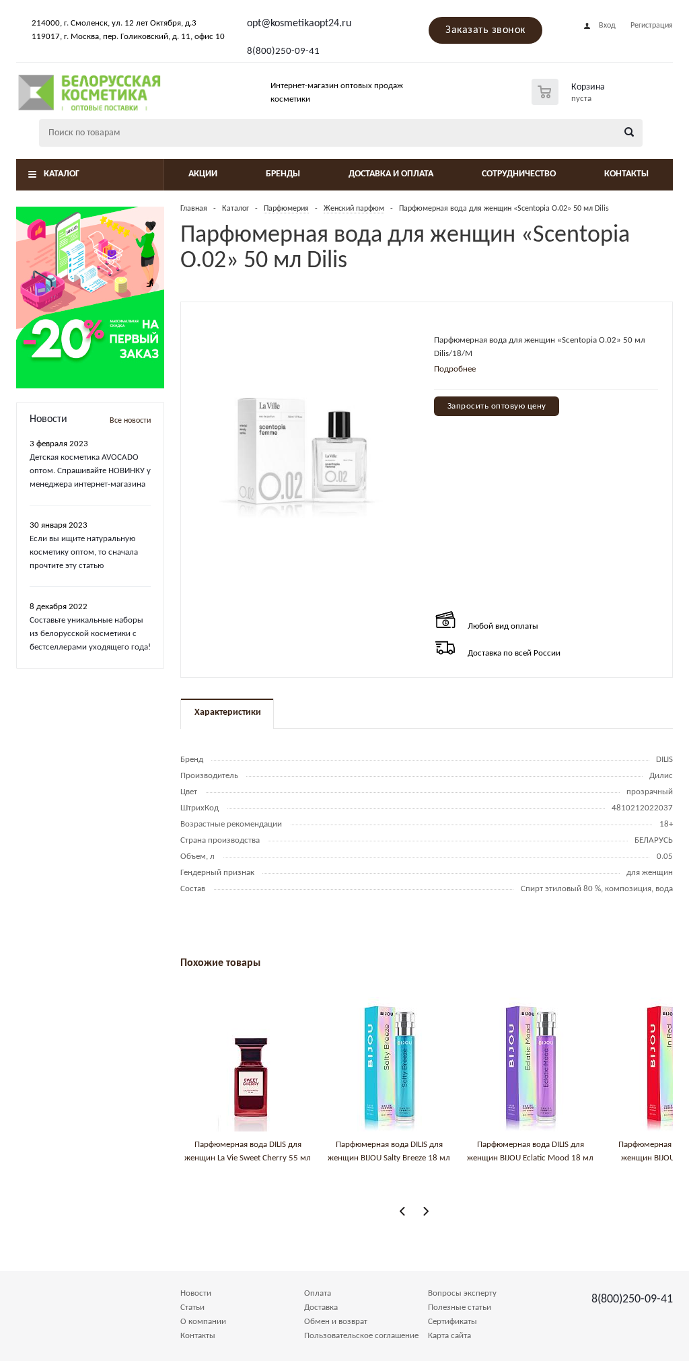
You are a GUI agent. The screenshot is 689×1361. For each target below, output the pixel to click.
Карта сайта (449, 1335)
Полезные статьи (459, 1307)
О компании (203, 1321)
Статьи (192, 1307)
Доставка (321, 1307)
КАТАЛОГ (61, 174)
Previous (402, 1211)
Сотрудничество (519, 174)
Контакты (626, 174)
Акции (202, 174)
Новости (195, 1293)
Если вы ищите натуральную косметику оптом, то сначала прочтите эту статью (84, 552)
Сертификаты (452, 1321)
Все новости (130, 421)
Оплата (317, 1293)
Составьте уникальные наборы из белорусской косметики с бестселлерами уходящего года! (90, 634)
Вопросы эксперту (462, 1293)
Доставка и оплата (391, 174)
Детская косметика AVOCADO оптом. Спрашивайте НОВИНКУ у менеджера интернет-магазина (90, 471)
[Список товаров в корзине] (570, 101)
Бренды (283, 174)
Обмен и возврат (335, 1321)
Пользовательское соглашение (361, 1335)
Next (425, 1211)
